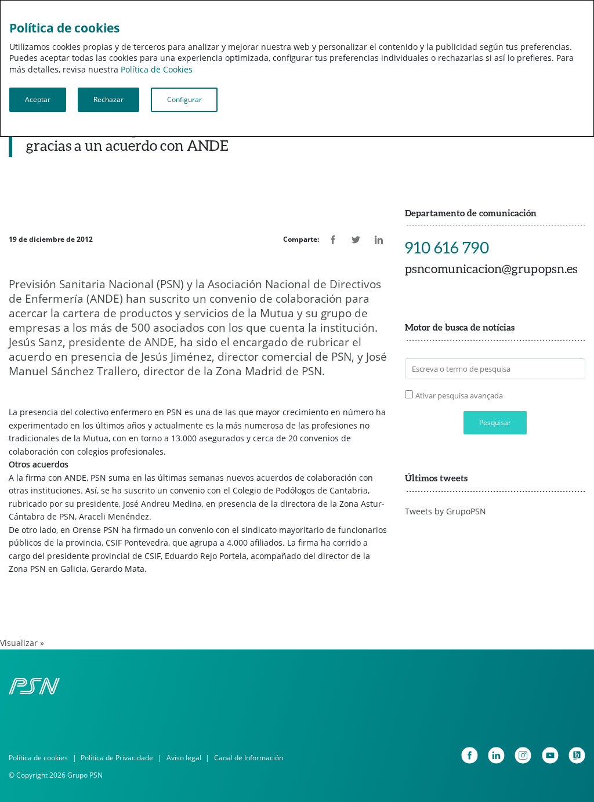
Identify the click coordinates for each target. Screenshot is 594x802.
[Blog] (576, 755)
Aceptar (37, 99)
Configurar (184, 99)
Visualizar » (22, 642)
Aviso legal (183, 757)
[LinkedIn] (496, 755)
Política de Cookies (157, 69)
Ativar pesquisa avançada (459, 395)
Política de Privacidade (117, 757)
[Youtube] (550, 755)
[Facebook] (469, 755)
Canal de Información (248, 757)
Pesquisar (495, 422)
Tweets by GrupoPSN (445, 511)
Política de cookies (38, 757)
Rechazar (108, 99)
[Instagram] (523, 755)
